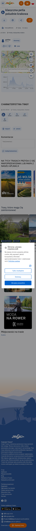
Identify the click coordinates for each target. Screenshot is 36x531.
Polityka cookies (14, 261)
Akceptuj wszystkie (18, 283)
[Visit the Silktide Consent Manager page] (30, 266)
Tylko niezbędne (18, 271)
